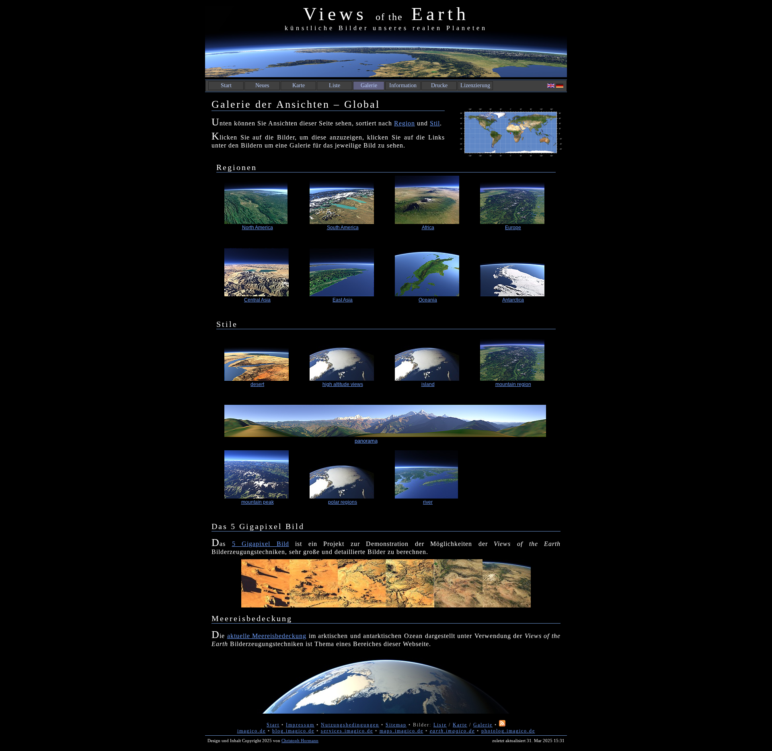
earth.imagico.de (452, 731)
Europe (513, 227)
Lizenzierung (475, 85)
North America (257, 227)
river (428, 502)
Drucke (439, 85)
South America (343, 227)
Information (403, 85)
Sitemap (396, 725)
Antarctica (513, 300)
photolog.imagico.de (508, 731)
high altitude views (342, 384)
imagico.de (251, 731)
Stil (435, 123)
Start (226, 85)
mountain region (513, 384)
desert (257, 384)
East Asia (343, 300)
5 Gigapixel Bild (260, 543)
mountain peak (257, 502)
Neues (262, 85)
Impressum (300, 725)
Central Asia (257, 300)
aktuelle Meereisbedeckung (267, 635)
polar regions (342, 502)
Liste (334, 85)
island (428, 384)
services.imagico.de (347, 731)
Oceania (428, 300)
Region (404, 123)
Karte (298, 85)
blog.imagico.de (293, 731)
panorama (366, 441)
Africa (428, 227)
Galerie (369, 85)
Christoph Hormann (299, 740)
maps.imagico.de (401, 731)
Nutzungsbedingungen (350, 725)
